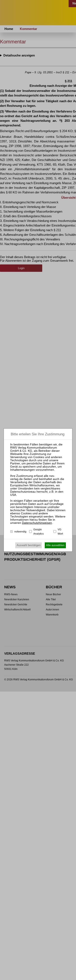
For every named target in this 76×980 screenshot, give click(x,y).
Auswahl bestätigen (29, 545)
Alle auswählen (55, 545)
